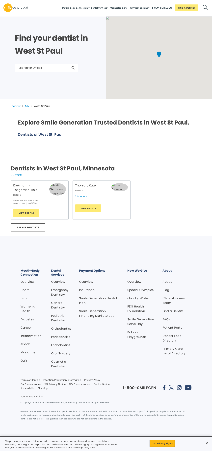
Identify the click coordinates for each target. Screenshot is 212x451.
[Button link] (205, 8)
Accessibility (28, 388)
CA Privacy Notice (31, 384)
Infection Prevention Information (62, 380)
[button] (159, 55)
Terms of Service (30, 380)
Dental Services (99, 7)
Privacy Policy (92, 380)
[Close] (206, 443)
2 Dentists (16, 175)
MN (27, 106)
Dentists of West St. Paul (40, 134)
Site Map (43, 388)
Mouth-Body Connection (75, 7)
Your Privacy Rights (32, 396)
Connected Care (118, 7)
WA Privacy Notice (55, 384)
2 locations (81, 196)
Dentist (16, 106)
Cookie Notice (102, 384)
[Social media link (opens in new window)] (164, 388)
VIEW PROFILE (26, 213)
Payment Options (139, 7)
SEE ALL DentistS (28, 227)
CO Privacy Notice (79, 384)
